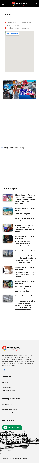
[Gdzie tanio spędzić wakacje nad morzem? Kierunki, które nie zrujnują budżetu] (8, 211)
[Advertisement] (19, 122)
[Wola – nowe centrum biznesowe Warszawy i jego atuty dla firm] (8, 284)
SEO (20, 461)
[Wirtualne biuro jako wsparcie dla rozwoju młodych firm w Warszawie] (8, 239)
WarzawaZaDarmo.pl (22, 458)
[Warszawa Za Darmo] (19, 3)
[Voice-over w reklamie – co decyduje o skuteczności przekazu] (8, 270)
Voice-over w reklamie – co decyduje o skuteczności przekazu (25, 274)
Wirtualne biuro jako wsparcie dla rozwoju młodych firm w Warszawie (25, 244)
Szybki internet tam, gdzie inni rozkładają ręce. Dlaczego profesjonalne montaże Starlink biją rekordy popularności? (25, 305)
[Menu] (3, 3)
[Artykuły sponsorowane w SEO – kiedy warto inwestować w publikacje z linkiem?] (8, 228)
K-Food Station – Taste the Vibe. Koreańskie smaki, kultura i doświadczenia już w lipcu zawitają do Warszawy (25, 199)
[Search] (36, 3)
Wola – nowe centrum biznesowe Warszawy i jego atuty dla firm (24, 289)
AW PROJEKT (13, 461)
